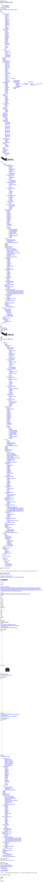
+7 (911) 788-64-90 (5, 6)
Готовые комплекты (13, 233)
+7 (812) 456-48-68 (5, 5)
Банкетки (7, 304)
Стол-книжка (12, 177)
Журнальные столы (11, 239)
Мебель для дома (8, 164)
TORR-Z (8, 276)
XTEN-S (8, 213)
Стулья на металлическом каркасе (13, 252)
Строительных (10, 315)
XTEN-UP (9, 214)
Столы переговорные (13, 235)
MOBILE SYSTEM (10, 300)
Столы (6, 238)
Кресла (8, 267)
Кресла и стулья (8, 247)
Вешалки (6, 245)
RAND (8, 283)
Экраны (10, 236)
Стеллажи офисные (8, 246)
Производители (8, 321)
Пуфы (6, 301)
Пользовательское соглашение (6, 865)
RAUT (8, 274)
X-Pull (8, 299)
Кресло (10, 167)
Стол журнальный (12, 184)
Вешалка (11, 200)
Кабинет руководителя (9, 269)
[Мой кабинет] (0, 10)
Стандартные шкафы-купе (10, 289)
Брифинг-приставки (13, 229)
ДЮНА (8, 260)
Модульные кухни (8, 294)
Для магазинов (8, 310)
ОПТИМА (9, 262)
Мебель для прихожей (11, 195)
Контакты (4, 322)
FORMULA (9, 224)
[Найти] (0, 325)
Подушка (11, 206)
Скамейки (7, 303)
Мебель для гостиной (11, 182)
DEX (8, 279)
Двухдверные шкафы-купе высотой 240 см (15, 291)
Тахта (10, 193)
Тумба (10, 176)
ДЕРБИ (8, 259)
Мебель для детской (11, 204)
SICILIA (8, 297)
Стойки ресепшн (8, 277)
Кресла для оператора (11, 248)
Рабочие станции (12, 232)
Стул (10, 179)
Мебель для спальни (11, 188)
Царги (10, 237)
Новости (6, 320)
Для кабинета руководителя (12, 242)
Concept (9, 228)
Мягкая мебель (8, 257)
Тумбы (10, 234)
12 (1, 625)
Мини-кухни (7, 285)
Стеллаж (11, 183)
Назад (6, 343)
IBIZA (8, 296)
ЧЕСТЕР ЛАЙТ (21, 593)
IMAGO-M (9, 216)
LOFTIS (8, 220)
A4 (7, 226)
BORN (8, 275)
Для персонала (10, 241)
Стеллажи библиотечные (10, 302)
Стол (10, 186)
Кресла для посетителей (11, 249)
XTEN (8, 211)
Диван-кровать (12, 173)
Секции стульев (8, 305)
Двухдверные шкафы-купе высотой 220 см (15, 290)
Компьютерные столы (11, 240)
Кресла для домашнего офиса (12, 250)
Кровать (11, 192)
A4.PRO (8, 227)
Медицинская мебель (9, 316)
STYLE (8, 221)
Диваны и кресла (10, 165)
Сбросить (6, 622)
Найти (2, 877)
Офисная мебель (8, 209)
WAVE (8, 210)
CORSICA (9, 295)
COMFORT (9, 225)
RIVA (8, 223)
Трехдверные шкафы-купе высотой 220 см (15, 292)
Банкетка (11, 169)
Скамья (10, 196)
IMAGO (8, 215)
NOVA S (8, 222)
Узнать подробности (13, 9)
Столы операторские (13, 230)
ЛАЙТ (8, 261)
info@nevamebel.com (5, 573)
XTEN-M (9, 212)
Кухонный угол (12, 180)
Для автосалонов (8, 309)
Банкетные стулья (10, 253)
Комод (10, 187)
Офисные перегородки (9, 281)
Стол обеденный (12, 181)
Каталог (4, 163)
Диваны (8, 268)
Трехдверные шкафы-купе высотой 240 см (15, 293)
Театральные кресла (11, 306)
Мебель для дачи (10, 201)
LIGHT (8, 288)
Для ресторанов (8, 308)
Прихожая (11, 197)
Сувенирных (9, 314)
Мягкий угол (11, 174)
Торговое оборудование (9, 284)
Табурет (10, 178)
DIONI (8, 270)
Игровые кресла (10, 251)
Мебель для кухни (11, 175)
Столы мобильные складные (10, 298)
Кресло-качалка (12, 168)
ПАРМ (8, 263)
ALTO (8, 271)
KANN (8, 287)
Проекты (4, 307)
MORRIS (9, 273)
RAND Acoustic (10, 282)
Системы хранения (13, 231)
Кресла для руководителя (12, 256)
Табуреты (9, 255)
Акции (4, 317)
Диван (10, 166)
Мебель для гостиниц (9, 286)
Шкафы (6, 243)
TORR (8, 272)
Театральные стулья (11, 254)
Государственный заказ (4, 9)
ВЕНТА (8, 258)
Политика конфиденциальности (6, 866)
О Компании (5, 319)
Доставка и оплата (6, 318)
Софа (10, 189)
